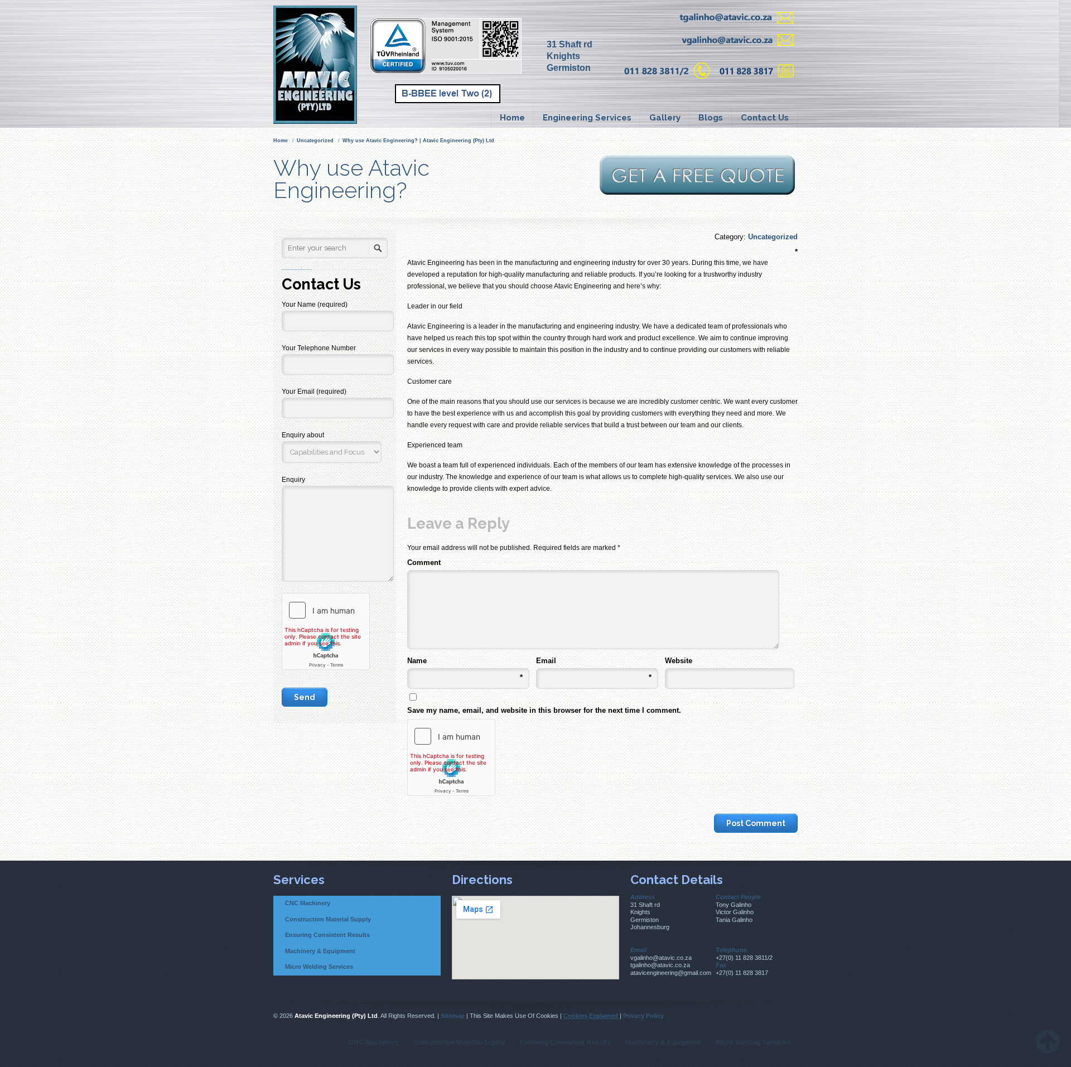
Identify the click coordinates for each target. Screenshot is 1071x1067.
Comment (598, 562)
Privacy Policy (643, 1015)
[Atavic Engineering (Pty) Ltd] (323, 64)
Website (678, 660)
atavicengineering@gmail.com (670, 972)
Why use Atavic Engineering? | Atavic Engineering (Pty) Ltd (418, 140)
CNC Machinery (307, 903)
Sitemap (453, 1015)
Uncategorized (315, 140)
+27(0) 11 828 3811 (742, 957)
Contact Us (765, 118)
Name (465, 661)
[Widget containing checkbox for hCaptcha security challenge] (451, 757)
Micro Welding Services (319, 966)
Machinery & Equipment (320, 951)
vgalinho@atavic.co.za (661, 957)
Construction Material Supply (328, 919)
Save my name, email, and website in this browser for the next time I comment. (544, 710)
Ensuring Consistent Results (327, 934)
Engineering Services (587, 118)
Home (512, 118)
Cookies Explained (591, 1015)
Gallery (665, 118)
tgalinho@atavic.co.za (660, 965)
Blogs (710, 118)
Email (594, 661)
